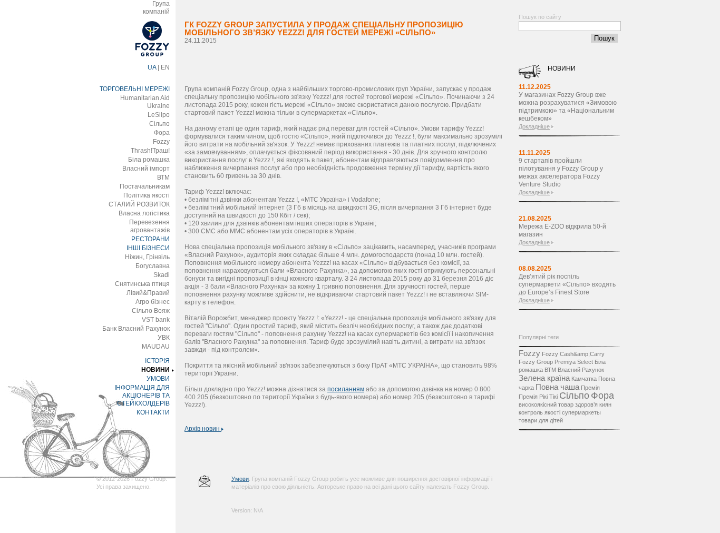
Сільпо (159, 123)
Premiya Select (573, 362)
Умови (240, 479)
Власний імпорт (146, 168)
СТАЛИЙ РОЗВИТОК (139, 204)
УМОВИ (158, 378)
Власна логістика (144, 213)
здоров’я (586, 404)
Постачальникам (145, 186)
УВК (164, 337)
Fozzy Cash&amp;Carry (573, 354)
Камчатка (584, 379)
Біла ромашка (149, 159)
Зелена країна (544, 377)
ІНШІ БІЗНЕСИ (148, 248)
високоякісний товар (546, 404)
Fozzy (161, 141)
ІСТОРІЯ (157, 360)
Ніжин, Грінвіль (147, 257)
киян (605, 404)
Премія (590, 387)
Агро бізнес (152, 301)
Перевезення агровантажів (149, 226)
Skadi (161, 275)
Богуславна (152, 266)
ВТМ (163, 177)
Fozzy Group (536, 362)
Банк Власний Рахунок (136, 328)
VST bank (156, 319)
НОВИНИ (155, 369)
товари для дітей (541, 420)
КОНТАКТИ (153, 412)
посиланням (345, 389)
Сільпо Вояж (151, 310)
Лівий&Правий (148, 293)
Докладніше (534, 126)
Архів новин (202, 428)
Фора (162, 132)
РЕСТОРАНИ (150, 239)
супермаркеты (581, 412)
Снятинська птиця (142, 284)
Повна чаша (557, 386)
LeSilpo (159, 115)
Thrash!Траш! (150, 150)
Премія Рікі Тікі (538, 396)
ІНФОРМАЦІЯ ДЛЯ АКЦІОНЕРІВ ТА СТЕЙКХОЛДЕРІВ (142, 395)
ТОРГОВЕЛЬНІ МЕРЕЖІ (135, 89)
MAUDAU (156, 346)
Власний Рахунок (581, 370)
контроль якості (539, 412)
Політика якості (146, 195)
